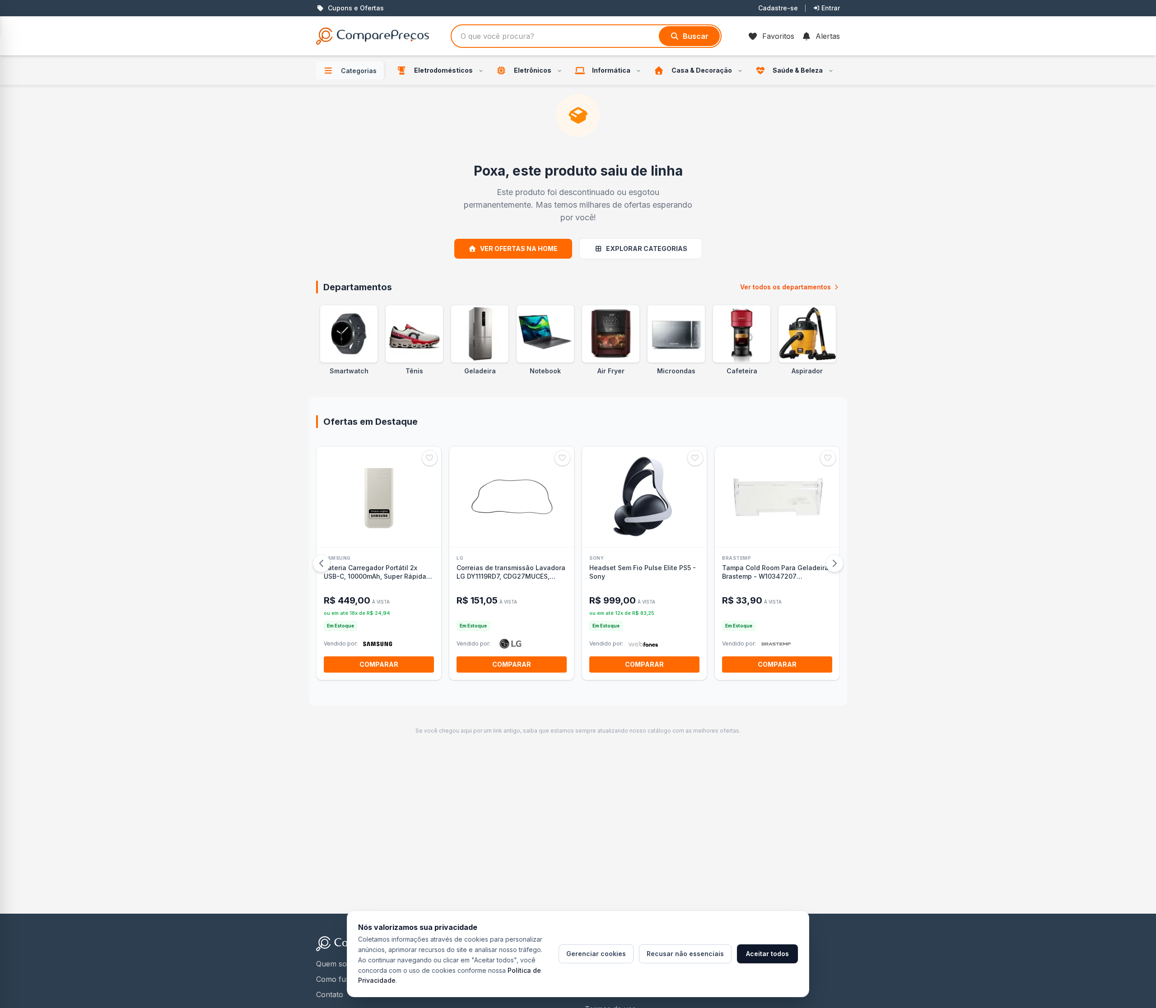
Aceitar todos (767, 953)
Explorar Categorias (646, 248)
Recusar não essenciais (685, 953)
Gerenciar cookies (596, 953)
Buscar (696, 36)
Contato (329, 994)
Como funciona (342, 979)
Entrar (830, 8)
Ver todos (785, 287)
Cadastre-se (778, 8)
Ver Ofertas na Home (519, 248)
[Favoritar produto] (430, 458)
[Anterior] (321, 563)
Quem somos (338, 963)
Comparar (378, 664)
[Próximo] (834, 563)
